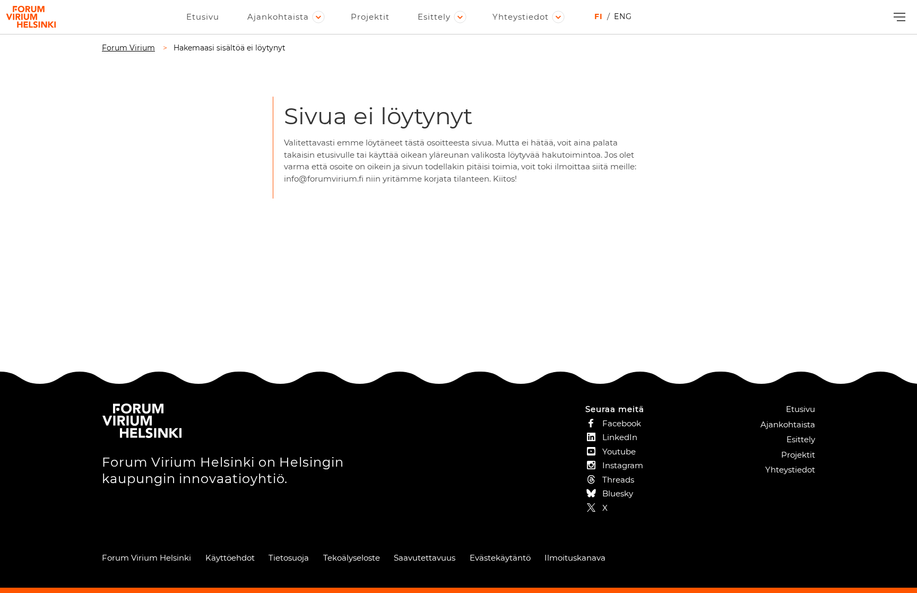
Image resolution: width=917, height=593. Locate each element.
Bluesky (617, 493)
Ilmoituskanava (574, 558)
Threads (618, 480)
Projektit (370, 17)
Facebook (621, 423)
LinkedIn (619, 437)
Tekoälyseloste (351, 558)
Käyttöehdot (230, 558)
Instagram (622, 465)
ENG (623, 16)
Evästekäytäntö (500, 558)
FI (598, 16)
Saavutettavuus (424, 558)
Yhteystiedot (520, 17)
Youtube (619, 451)
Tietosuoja (289, 558)
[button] (898, 17)
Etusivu (202, 17)
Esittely (434, 17)
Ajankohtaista (278, 17)
